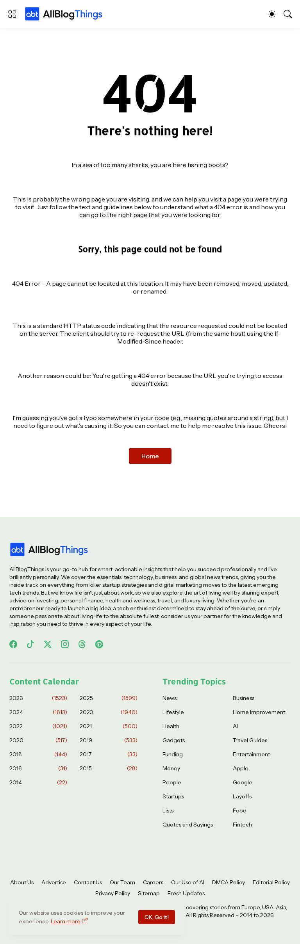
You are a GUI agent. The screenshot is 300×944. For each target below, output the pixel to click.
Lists (167, 810)
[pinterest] (99, 644)
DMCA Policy (228, 882)
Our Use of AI (187, 882)
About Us (22, 882)
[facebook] (13, 644)
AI (235, 726)
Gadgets (173, 740)
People (171, 782)
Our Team (122, 882)
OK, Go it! (157, 917)
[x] (48, 644)
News (169, 698)
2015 (109, 768)
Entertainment (251, 754)
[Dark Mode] (272, 14)
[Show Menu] (12, 14)
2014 (38, 782)
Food (239, 810)
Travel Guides (250, 740)
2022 (38, 726)
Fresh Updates (186, 893)
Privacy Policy (112, 893)
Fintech (242, 824)
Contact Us (88, 882)
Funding (172, 754)
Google (242, 782)
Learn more (65, 921)
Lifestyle (173, 712)
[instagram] (65, 644)
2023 (109, 712)
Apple (240, 768)
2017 (109, 754)
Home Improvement (259, 712)
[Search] (288, 14)
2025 (109, 698)
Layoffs (242, 796)
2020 (38, 740)
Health (170, 726)
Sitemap (149, 893)
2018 (38, 754)
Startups (173, 796)
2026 (38, 698)
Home (150, 456)
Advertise (53, 882)
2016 (38, 768)
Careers (153, 882)
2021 (109, 726)
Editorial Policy (271, 882)
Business (243, 698)
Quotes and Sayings (187, 824)
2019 (109, 740)
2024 (38, 712)
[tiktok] (30, 644)
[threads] (82, 644)
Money (171, 768)
